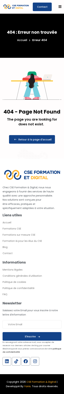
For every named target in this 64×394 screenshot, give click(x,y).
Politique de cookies (14, 282)
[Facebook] (25, 361)
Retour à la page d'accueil (35, 139)
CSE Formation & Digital (41, 382)
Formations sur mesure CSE (19, 235)
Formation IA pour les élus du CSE (22, 241)
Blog (5, 247)
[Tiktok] (16, 361)
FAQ (5, 294)
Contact (8, 253)
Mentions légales (13, 269)
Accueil (22, 40)
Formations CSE (12, 228)
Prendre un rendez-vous (42, 7)
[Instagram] (35, 361)
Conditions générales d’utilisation (22, 276)
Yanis (27, 386)
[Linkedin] (7, 361)
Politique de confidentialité (18, 288)
